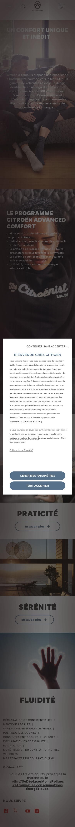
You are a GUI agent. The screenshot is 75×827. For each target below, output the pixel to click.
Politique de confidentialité (21, 450)
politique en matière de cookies (24, 438)
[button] (48, 346)
